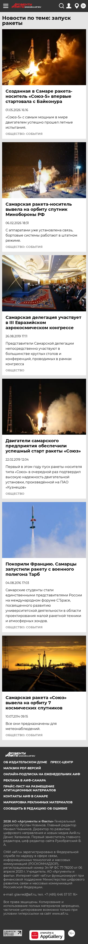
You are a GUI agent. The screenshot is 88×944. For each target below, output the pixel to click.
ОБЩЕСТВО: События (24, 133)
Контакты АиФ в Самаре (25, 796)
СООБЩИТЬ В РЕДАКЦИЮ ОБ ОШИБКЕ (35, 808)
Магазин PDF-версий (22, 768)
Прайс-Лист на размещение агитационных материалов (29, 788)
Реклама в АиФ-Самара (24, 780)
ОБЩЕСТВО (15, 370)
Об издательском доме (25, 762)
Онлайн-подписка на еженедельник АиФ (41, 774)
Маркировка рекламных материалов (37, 802)
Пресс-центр (61, 762)
